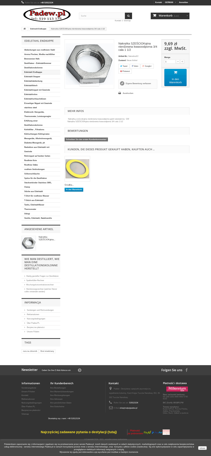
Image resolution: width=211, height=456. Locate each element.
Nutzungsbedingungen (35, 319)
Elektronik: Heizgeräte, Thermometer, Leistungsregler (37, 114)
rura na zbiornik (30, 351)
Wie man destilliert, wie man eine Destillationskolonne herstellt (41, 263)
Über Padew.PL (33, 323)
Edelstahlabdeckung (33, 81)
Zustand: (122, 60)
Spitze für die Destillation (35, 178)
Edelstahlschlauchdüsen (35, 99)
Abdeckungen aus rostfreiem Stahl (39, 50)
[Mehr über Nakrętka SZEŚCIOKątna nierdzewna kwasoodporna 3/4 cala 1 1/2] (29, 243)
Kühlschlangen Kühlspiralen (37, 134)
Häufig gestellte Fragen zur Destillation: (42, 276)
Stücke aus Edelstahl (33, 191)
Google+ (148, 66)
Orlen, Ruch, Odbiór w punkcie (175, 413)
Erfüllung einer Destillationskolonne (33, 123)
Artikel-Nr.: (123, 56)
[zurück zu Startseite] (24, 29)
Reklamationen (32, 314)
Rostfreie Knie (30, 160)
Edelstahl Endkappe (33, 72)
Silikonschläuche (32, 174)
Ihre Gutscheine (57, 406)
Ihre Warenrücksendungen (62, 392)
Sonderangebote (29, 388)
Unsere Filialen (32, 332)
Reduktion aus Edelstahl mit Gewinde (36, 149)
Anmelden (183, 2)
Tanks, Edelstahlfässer (34, 205)
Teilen (135, 66)
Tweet (124, 66)
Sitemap (127, 21)
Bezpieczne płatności (35, 327)
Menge (167, 57)
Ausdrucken (128, 93)
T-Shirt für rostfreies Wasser (36, 196)
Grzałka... (69, 185)
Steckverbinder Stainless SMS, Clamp (38, 185)
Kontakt (158, 2)
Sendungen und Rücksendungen (40, 310)
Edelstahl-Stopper (32, 76)
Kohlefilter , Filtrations (34, 129)
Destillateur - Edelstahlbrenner (37, 63)
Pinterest (126, 71)
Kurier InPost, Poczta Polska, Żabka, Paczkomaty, (175, 410)
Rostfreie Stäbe (31, 165)
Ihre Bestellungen (58, 388)
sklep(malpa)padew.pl (128, 408)
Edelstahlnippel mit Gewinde (37, 90)
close (202, 448)
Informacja (32, 302)
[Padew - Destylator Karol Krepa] (48, 15)
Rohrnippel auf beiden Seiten (37, 156)
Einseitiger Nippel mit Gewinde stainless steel (38, 105)
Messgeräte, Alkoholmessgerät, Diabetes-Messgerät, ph (38, 140)
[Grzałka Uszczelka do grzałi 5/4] (77, 169)
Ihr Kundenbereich (61, 383)
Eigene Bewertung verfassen (138, 83)
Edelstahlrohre (30, 94)
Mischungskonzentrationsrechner (40, 285)
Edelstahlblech (30, 85)
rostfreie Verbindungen (34, 169)
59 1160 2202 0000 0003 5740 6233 (175, 396)
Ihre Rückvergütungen (60, 395)
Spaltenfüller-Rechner (35, 280)
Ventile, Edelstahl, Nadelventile (38, 218)
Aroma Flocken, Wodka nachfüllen (39, 54)
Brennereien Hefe (31, 59)
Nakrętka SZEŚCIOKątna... (47, 238)
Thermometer (30, 209)
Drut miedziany (47, 351)
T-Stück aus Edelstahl (33, 200)
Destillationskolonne (33, 68)
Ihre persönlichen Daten (60, 403)
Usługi (27, 214)
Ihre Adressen (56, 399)
